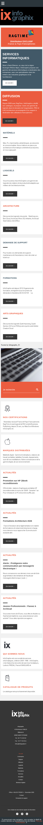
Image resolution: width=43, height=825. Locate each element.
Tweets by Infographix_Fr (10, 345)
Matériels (20, 768)
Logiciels (20, 765)
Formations (21, 771)
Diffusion (20, 762)
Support (20, 759)
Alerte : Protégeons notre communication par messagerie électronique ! (18, 566)
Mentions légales (20, 782)
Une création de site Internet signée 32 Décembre (21, 809)
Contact (20, 779)
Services (20, 774)
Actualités (20, 776)
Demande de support (21, 798)
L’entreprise (20, 756)
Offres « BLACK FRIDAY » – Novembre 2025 (21, 792)
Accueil (21, 753)
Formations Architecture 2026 (17, 521)
